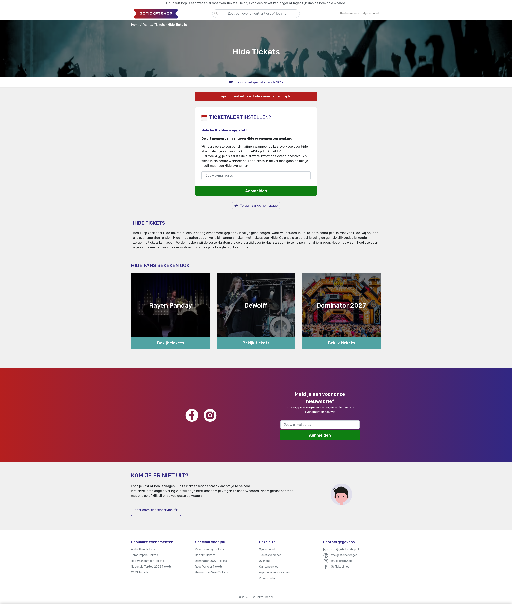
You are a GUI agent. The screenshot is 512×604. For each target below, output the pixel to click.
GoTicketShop (340, 566)
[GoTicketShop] (171, 13)
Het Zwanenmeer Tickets (147, 561)
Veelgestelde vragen (344, 555)
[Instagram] (210, 415)
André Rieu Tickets (143, 549)
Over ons (264, 561)
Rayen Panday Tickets (209, 549)
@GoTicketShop (341, 561)
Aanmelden (256, 191)
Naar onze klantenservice (153, 510)
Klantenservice (268, 566)
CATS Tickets (139, 572)
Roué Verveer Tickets (209, 566)
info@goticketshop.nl (345, 549)
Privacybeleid (267, 578)
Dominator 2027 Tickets (211, 561)
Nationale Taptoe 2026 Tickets (151, 566)
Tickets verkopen (270, 555)
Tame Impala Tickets (144, 555)
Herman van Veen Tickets (211, 572)
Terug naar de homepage (258, 205)
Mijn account (267, 549)
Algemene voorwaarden (274, 572)
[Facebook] (191, 415)
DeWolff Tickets (205, 555)
